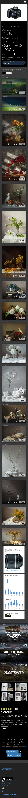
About (3, 785)
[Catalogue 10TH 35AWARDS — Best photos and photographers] (14, 691)
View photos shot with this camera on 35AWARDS (12, 62)
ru (5, 791)
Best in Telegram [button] (14, 755)
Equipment (4, 26)
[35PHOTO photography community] (7, 2)
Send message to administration (9, 794)
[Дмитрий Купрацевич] (9, 615)
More (4, 729)
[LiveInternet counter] (5, 771)
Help (7, 785)
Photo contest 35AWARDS (8, 769)
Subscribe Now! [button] (12, 751)
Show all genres (5, 75)
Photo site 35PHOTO (7, 768)
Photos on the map (8, 783)
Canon (9, 26)
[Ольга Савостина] (6, 615)
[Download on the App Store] (9, 778)
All (4, 73)
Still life (9, 73)
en (3, 791)
